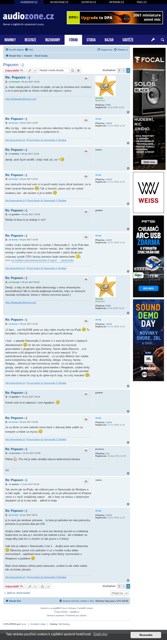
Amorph (99, 98)
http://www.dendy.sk (15, 140)
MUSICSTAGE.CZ (59, 2)
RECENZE (30, 39)
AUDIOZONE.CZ (29, 2)
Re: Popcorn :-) (17, 77)
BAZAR (109, 39)
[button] (119, 70)
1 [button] (123, 70)
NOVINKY (10, 39)
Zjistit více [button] (100, 634)
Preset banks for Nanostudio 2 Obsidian (46, 140)
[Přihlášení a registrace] (152, 40)
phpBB (56, 608)
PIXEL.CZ (142, 2)
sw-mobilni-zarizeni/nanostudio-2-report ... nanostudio (42, 260)
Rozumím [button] (146, 635)
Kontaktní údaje (38, 624)
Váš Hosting (64, 624)
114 (107, 453)
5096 (108, 105)
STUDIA (91, 39)
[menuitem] (29, 49)
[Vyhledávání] (162, 40)
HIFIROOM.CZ (116, 2)
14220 (109, 123)
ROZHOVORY (52, 39)
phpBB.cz (74, 612)
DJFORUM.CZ (88, 2)
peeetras (99, 449)
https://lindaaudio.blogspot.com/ (20, 99)
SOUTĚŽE (128, 39)
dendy (98, 119)
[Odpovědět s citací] (86, 78)
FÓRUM (73, 39)
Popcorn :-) (13, 64)
